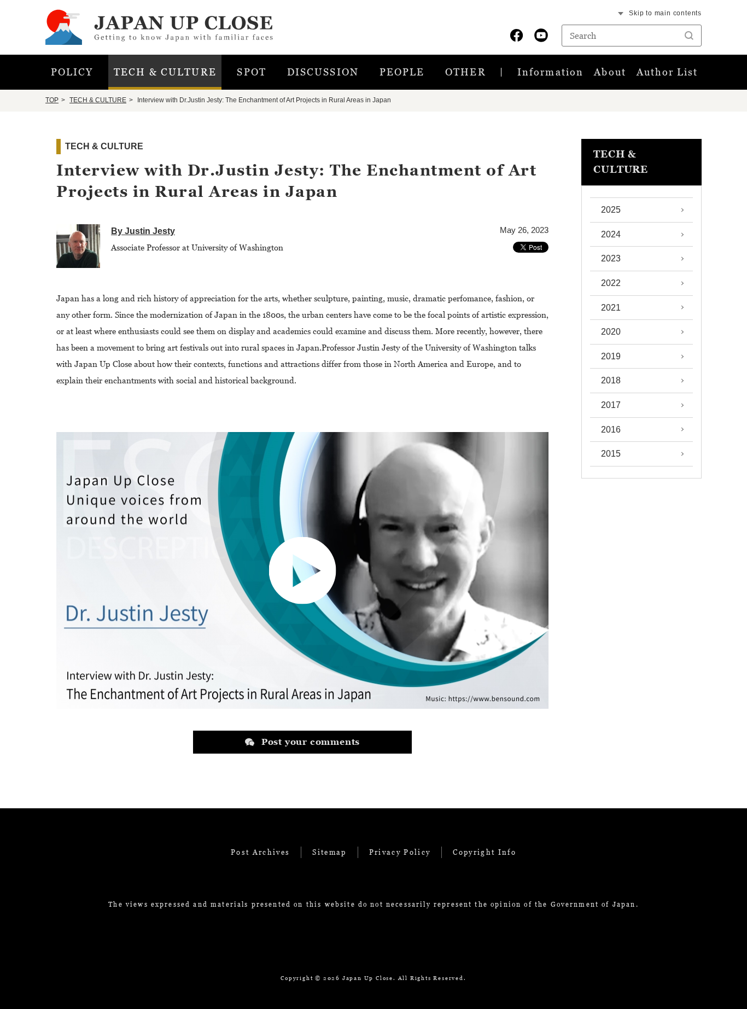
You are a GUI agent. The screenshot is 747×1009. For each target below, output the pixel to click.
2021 (611, 307)
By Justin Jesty (143, 231)
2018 (611, 380)
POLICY (72, 72)
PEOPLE (402, 72)
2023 (611, 258)
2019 (611, 356)
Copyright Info (484, 852)
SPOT (251, 72)
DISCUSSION (323, 72)
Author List (667, 72)
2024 (611, 234)
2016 (611, 429)
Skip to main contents (665, 13)
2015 (611, 453)
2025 (611, 209)
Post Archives (260, 852)
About (610, 72)
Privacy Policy (400, 852)
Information (550, 72)
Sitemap (329, 852)
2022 (611, 283)
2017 (611, 405)
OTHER (465, 72)
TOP (52, 100)
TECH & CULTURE (165, 72)
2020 (611, 331)
